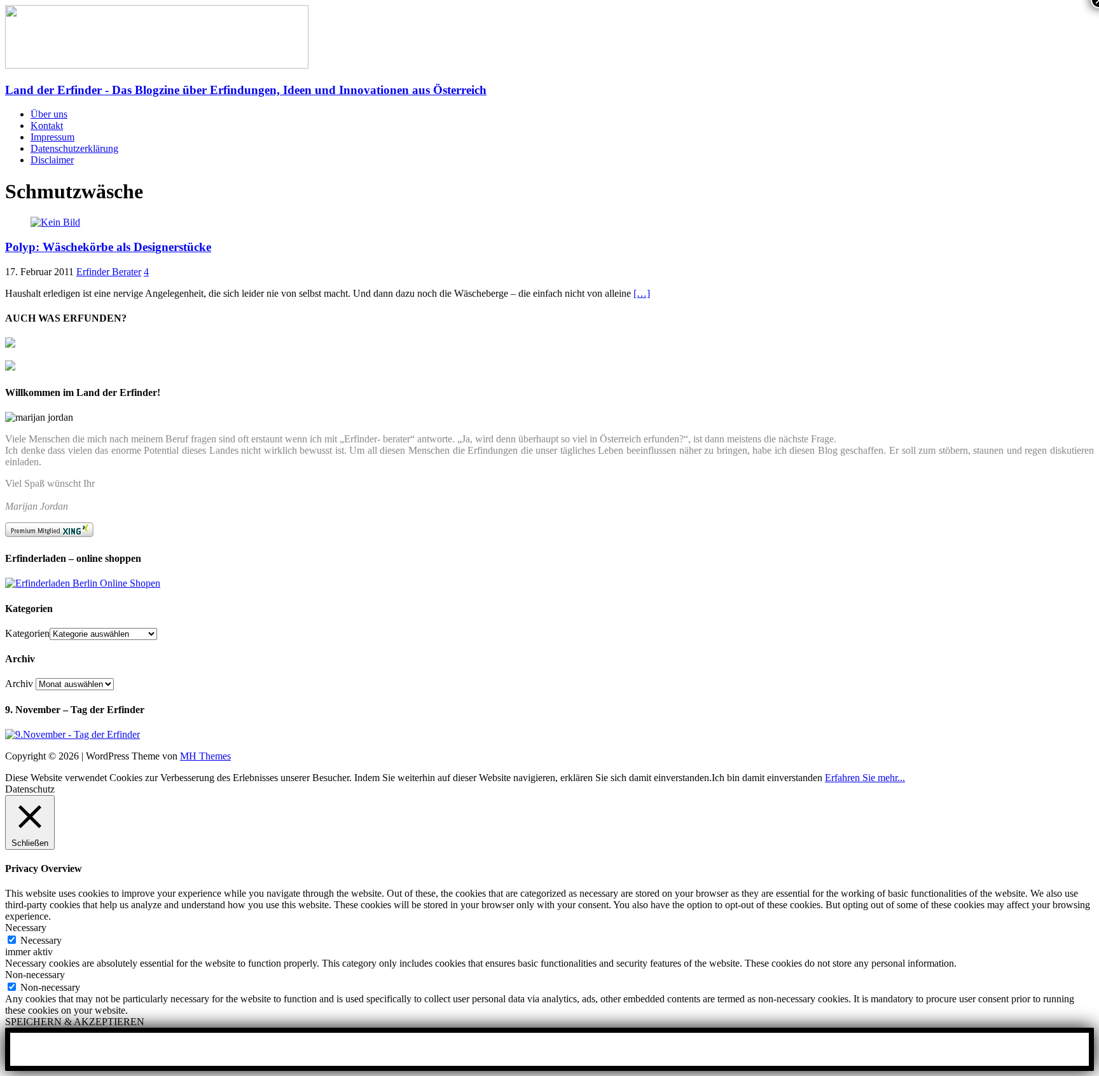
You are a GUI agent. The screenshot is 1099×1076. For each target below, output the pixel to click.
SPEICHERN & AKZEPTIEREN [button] (74, 1021)
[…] (641, 293)
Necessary (41, 940)
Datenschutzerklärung (74, 148)
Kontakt (47, 125)
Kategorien (27, 633)
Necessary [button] (25, 927)
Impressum (52, 137)
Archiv (19, 683)
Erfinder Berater (108, 271)
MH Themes (205, 756)
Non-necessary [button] (35, 974)
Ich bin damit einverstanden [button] (767, 777)
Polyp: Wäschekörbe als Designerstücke (108, 247)
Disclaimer (52, 159)
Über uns (49, 114)
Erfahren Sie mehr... (865, 777)
